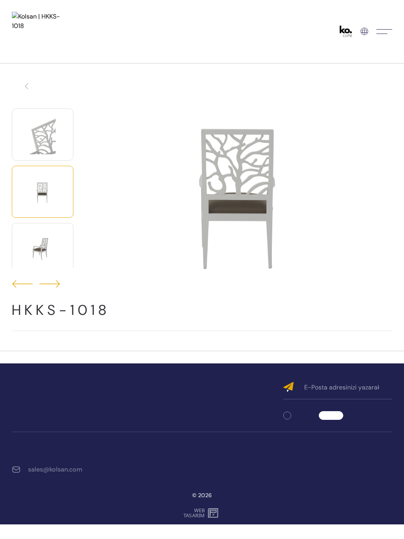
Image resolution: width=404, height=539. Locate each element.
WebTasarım (194, 513)
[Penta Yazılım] (214, 512)
